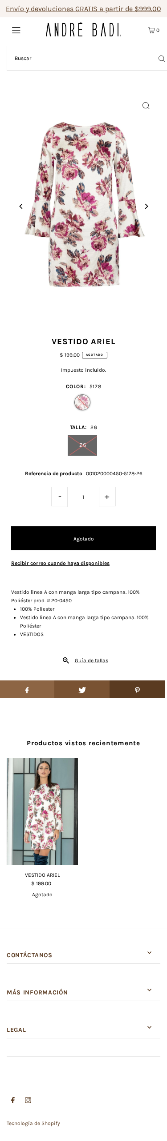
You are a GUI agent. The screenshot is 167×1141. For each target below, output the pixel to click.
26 (82, 444)
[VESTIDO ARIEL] (42, 811)
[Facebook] (13, 1101)
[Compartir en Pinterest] (137, 689)
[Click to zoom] (146, 105)
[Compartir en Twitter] (82, 689)
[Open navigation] (26, 29)
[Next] (146, 206)
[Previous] (21, 206)
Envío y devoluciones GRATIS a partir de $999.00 (83, 8)
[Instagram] (28, 1101)
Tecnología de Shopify (33, 1123)
